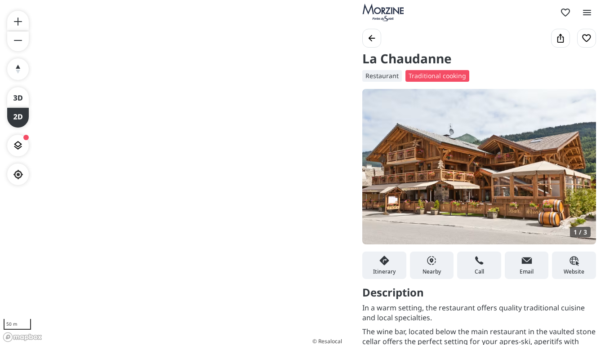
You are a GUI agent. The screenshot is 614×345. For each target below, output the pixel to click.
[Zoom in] (18, 21)
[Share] (560, 38)
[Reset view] (18, 69)
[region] (172, 172)
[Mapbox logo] (22, 337)
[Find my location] (18, 174)
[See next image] (580, 172)
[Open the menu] (587, 13)
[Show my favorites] (565, 12)
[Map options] (18, 145)
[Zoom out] (18, 41)
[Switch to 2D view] (18, 118)
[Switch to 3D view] (18, 97)
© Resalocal (327, 341)
